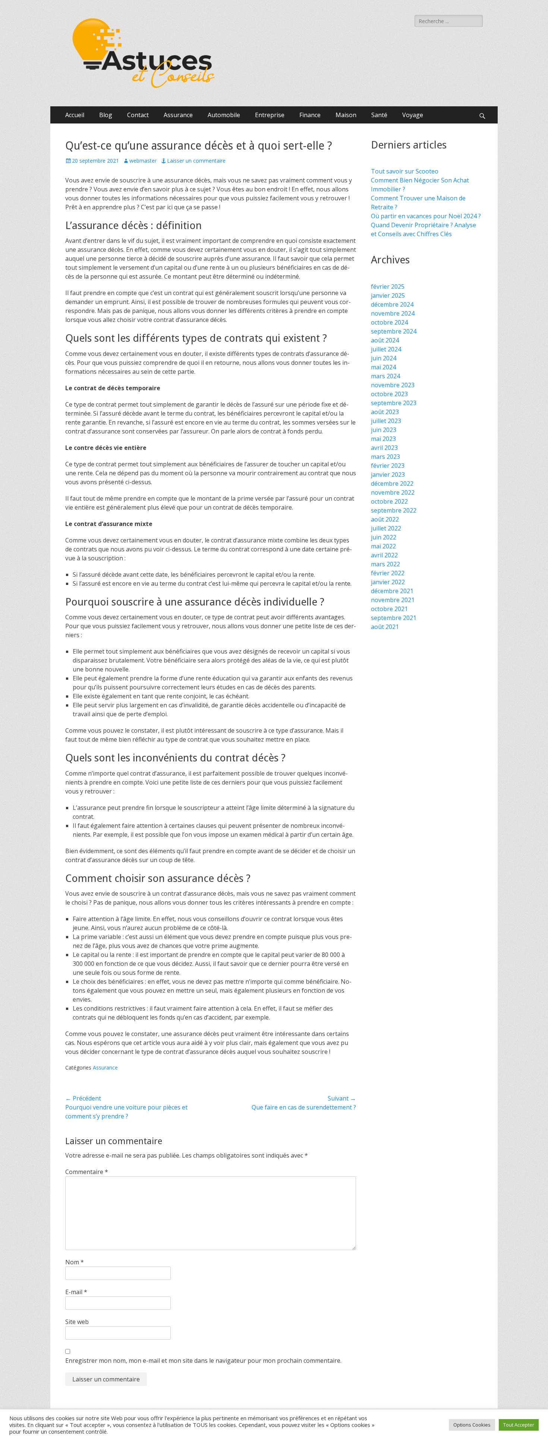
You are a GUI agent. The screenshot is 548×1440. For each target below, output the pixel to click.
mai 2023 (383, 439)
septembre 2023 (393, 403)
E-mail (76, 1292)
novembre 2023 (393, 385)
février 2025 (387, 286)
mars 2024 (385, 376)
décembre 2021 (392, 591)
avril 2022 (384, 555)
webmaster (143, 160)
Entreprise (269, 115)
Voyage (412, 115)
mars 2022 (385, 564)
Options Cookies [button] (472, 1424)
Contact (138, 115)
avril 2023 (384, 448)
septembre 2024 (393, 331)
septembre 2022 (393, 510)
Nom (74, 1262)
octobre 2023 (389, 394)
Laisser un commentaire (196, 160)
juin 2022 (383, 537)
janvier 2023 (388, 474)
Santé (379, 115)
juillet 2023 (386, 421)
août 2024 (385, 340)
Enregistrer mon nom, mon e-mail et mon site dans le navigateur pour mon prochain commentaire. (203, 1360)
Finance (310, 115)
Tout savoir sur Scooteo (404, 171)
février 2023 (387, 465)
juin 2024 (383, 358)
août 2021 (385, 627)
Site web (77, 1322)
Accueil (74, 115)
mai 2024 (383, 367)
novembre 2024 (393, 313)
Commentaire (86, 1172)
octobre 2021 (389, 609)
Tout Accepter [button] (518, 1424)
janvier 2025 (388, 295)
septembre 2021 (393, 618)
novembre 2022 (393, 492)
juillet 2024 (386, 349)
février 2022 (387, 573)
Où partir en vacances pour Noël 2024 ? (426, 216)
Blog (105, 115)
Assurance (178, 115)
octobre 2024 (389, 322)
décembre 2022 (392, 483)
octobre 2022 (389, 501)
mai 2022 (383, 546)
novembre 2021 (393, 600)
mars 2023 (385, 457)
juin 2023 (383, 430)
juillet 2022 (386, 528)
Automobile (224, 115)
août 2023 (385, 412)
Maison (346, 115)
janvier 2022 (388, 582)
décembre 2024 (392, 304)
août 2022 (385, 519)
